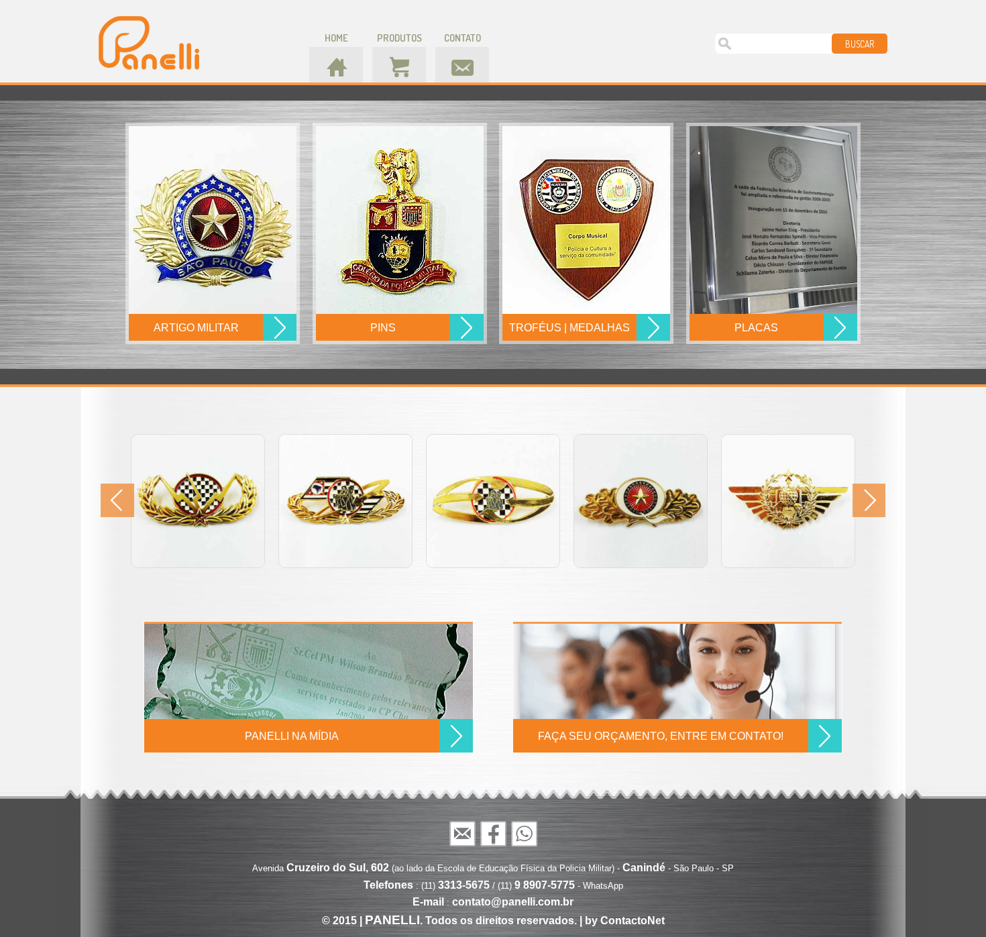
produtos (399, 38)
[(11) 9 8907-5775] (524, 834)
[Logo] (149, 42)
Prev (117, 500)
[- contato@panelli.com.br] (462, 834)
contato (462, 38)
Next (868, 500)
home (336, 38)
